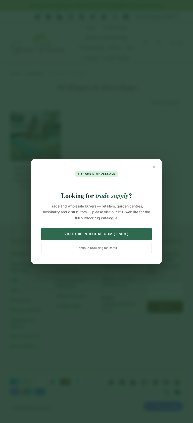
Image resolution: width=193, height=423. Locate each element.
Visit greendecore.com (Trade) (96, 234)
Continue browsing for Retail (96, 248)
